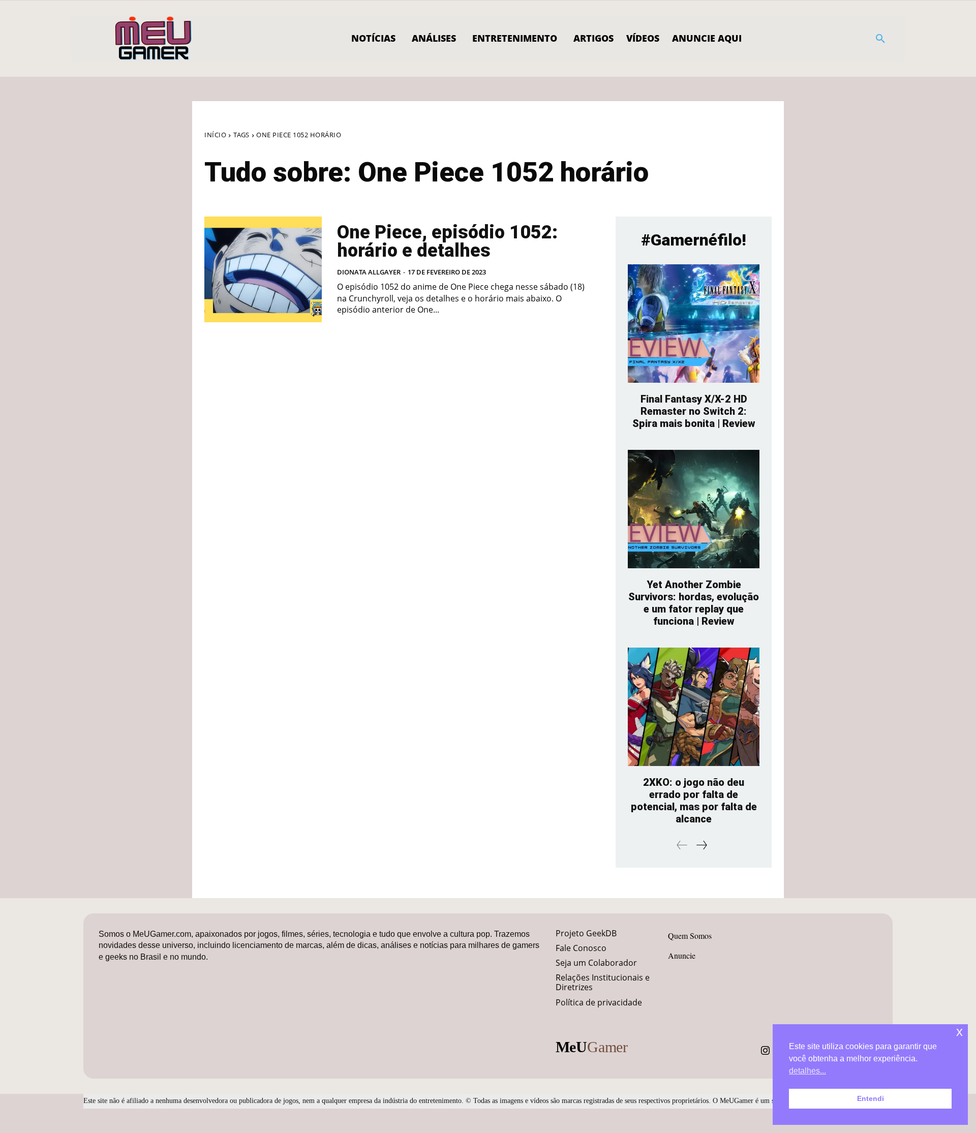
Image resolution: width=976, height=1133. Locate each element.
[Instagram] (765, 1050)
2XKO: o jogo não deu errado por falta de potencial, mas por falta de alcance (694, 800)
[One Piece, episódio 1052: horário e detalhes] (263, 269)
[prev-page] (682, 845)
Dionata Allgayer (369, 272)
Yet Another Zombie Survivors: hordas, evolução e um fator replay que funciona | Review (693, 602)
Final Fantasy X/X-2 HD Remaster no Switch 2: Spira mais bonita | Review (693, 411)
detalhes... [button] (807, 1070)
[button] (880, 38)
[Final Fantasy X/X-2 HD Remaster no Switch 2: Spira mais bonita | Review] (693, 323)
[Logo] (153, 39)
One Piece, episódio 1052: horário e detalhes (447, 241)
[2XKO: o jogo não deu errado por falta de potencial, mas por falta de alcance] (693, 707)
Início (215, 134)
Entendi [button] (870, 1098)
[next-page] (701, 845)
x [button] (959, 1031)
